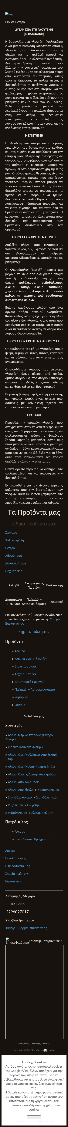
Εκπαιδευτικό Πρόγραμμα (32, 839)
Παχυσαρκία (13, 571)
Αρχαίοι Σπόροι (25, 674)
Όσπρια (20, 705)
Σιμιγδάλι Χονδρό (20, 797)
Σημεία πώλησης (17, 874)
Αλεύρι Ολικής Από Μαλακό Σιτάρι (31, 767)
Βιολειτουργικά (25, 666)
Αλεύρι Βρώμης (42, 813)
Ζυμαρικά (21, 697)
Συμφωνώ (34, 1117)
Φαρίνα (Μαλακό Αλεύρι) (25, 747)
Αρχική (10, 851)
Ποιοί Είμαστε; (15, 858)
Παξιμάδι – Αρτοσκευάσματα (35, 689)
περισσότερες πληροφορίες (34, 1121)
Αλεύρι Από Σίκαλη (21, 790)
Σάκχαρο (11, 533)
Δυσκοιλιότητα (15, 563)
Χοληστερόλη (14, 540)
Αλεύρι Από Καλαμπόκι (24, 782)
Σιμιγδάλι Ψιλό (46, 797)
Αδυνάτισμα (13, 556)
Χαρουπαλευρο (48, 790)
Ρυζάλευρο (15, 805)
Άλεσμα (20, 832)
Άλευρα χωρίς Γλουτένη (31, 659)
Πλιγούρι (33, 805)
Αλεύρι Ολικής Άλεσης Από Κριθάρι (32, 774)
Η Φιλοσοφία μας (17, 866)
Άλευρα (20, 651)
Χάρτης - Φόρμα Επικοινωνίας (26, 928)
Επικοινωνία (13, 881)
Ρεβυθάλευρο (17, 813)
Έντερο (10, 548)
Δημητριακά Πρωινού (30, 682)
